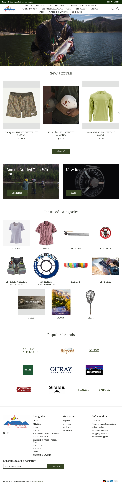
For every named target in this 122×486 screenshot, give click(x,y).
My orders (67, 424)
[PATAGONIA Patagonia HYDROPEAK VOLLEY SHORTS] (21, 105)
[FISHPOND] (67, 350)
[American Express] (112, 481)
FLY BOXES (105, 282)
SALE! (35, 452)
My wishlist (68, 430)
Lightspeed (39, 481)
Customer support (100, 437)
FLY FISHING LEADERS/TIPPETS (46, 283)
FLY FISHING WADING (42, 455)
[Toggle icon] (108, 9)
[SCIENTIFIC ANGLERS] (24, 390)
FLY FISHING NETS (40, 437)
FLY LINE (75, 282)
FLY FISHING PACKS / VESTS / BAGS (16, 283)
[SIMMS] (57, 390)
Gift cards (77, 12)
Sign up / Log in (113, 2)
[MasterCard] (104, 481)
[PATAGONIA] (94, 370)
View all (61, 151)
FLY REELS (105, 248)
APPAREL (37, 424)
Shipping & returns (100, 434)
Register (66, 421)
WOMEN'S (16, 248)
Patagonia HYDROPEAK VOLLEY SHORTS (21, 133)
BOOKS (60, 318)
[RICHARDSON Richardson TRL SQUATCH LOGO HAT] (61, 105)
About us (96, 421)
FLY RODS (76, 248)
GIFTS (91, 318)
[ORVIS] (28, 370)
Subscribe (56, 466)
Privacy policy (98, 427)
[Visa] (108, 481)
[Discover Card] (115, 481)
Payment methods (100, 430)
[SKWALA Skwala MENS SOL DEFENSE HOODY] (100, 105)
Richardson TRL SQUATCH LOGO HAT (61, 133)
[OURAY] (61, 370)
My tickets (67, 427)
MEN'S (46, 248)
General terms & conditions (104, 424)
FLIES (50, 6)
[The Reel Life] (9, 9)
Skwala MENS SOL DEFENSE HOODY (100, 133)
